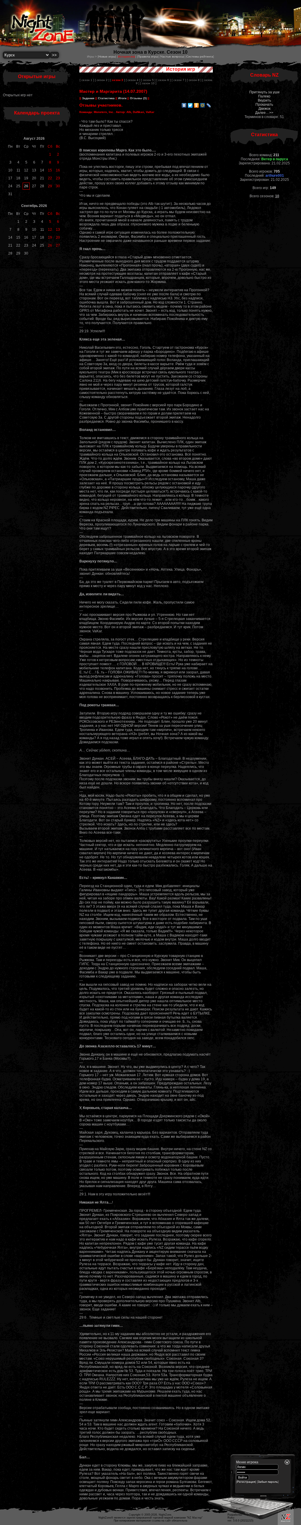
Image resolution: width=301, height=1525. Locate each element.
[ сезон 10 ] (148, 83)
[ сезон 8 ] (194, 80)
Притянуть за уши (264, 92)
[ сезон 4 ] (133, 80)
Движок (264, 109)
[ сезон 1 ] (87, 80)
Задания (88, 98)
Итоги (122, 98)
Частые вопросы (172, 56)
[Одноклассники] (196, 105)
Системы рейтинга (199, 56)
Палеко (264, 96)
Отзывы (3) (138, 98)
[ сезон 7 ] (179, 80)
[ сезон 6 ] (163, 80)
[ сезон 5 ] (148, 80)
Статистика (106, 98)
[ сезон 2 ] (102, 80)
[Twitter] (190, 105)
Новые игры (106, 56)
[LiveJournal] (209, 105)
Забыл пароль (268, 1481)
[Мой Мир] (203, 105)
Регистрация (246, 1481)
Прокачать (264, 104)
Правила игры (148, 56)
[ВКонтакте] (184, 105)
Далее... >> (264, 113)
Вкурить (264, 100)
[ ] (117, 80)
